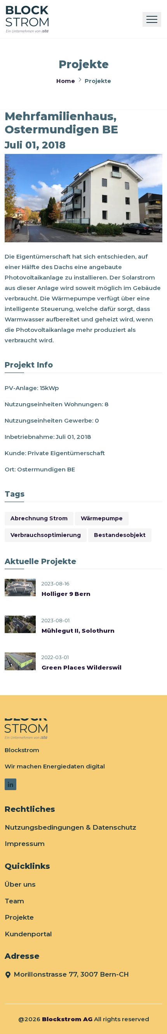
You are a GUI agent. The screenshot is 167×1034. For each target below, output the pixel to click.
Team (14, 901)
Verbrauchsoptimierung (45, 535)
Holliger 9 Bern (66, 593)
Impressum (25, 844)
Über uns (20, 884)
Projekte (19, 917)
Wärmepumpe (102, 518)
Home (65, 81)
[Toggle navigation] (152, 19)
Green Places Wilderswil (82, 667)
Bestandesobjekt (120, 535)
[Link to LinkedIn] (10, 784)
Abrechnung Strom (39, 518)
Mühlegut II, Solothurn (78, 630)
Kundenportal (28, 934)
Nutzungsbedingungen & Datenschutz (70, 827)
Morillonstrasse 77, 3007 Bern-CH (71, 974)
